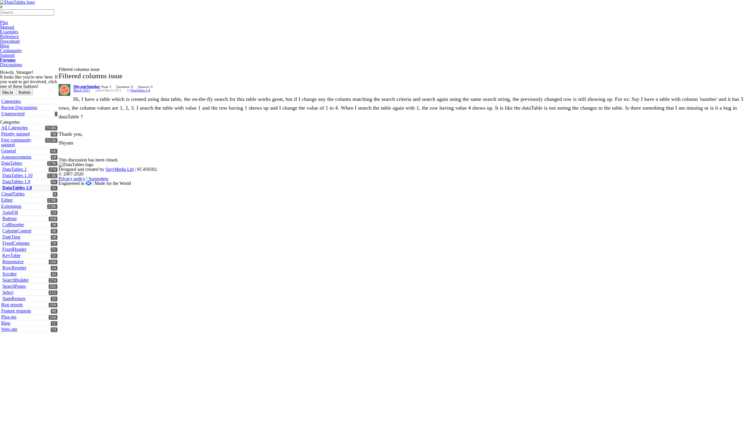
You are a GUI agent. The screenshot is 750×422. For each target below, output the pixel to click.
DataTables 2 (14, 169)
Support (7, 55)
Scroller (9, 273)
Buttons (9, 218)
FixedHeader (14, 249)
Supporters (98, 178)
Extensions (11, 206)
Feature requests (16, 310)
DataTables (11, 163)
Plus (4, 22)
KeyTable (11, 255)
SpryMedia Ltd (119, 169)
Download (10, 41)
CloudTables (13, 193)
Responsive (13, 261)
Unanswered (13, 113)
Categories (11, 101)
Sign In (7, 92)
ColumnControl (16, 230)
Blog (4, 45)
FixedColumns (16, 243)
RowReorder (14, 267)
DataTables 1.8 (17, 187)
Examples (9, 31)
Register (24, 92)
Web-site (9, 329)
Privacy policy (72, 178)
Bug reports (12, 304)
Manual (7, 27)
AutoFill (10, 212)
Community (11, 50)
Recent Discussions (19, 107)
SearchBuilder (15, 280)
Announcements (16, 156)
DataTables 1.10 (17, 175)
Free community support (16, 142)
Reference (9, 36)
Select (7, 292)
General (8, 150)
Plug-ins (8, 316)
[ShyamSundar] (64, 90)
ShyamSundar (86, 86)
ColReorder (13, 224)
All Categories (14, 127)
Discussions (11, 64)
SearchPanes (14, 286)
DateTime (11, 236)
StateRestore (13, 298)
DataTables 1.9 (16, 181)
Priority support (15, 133)
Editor (7, 200)
